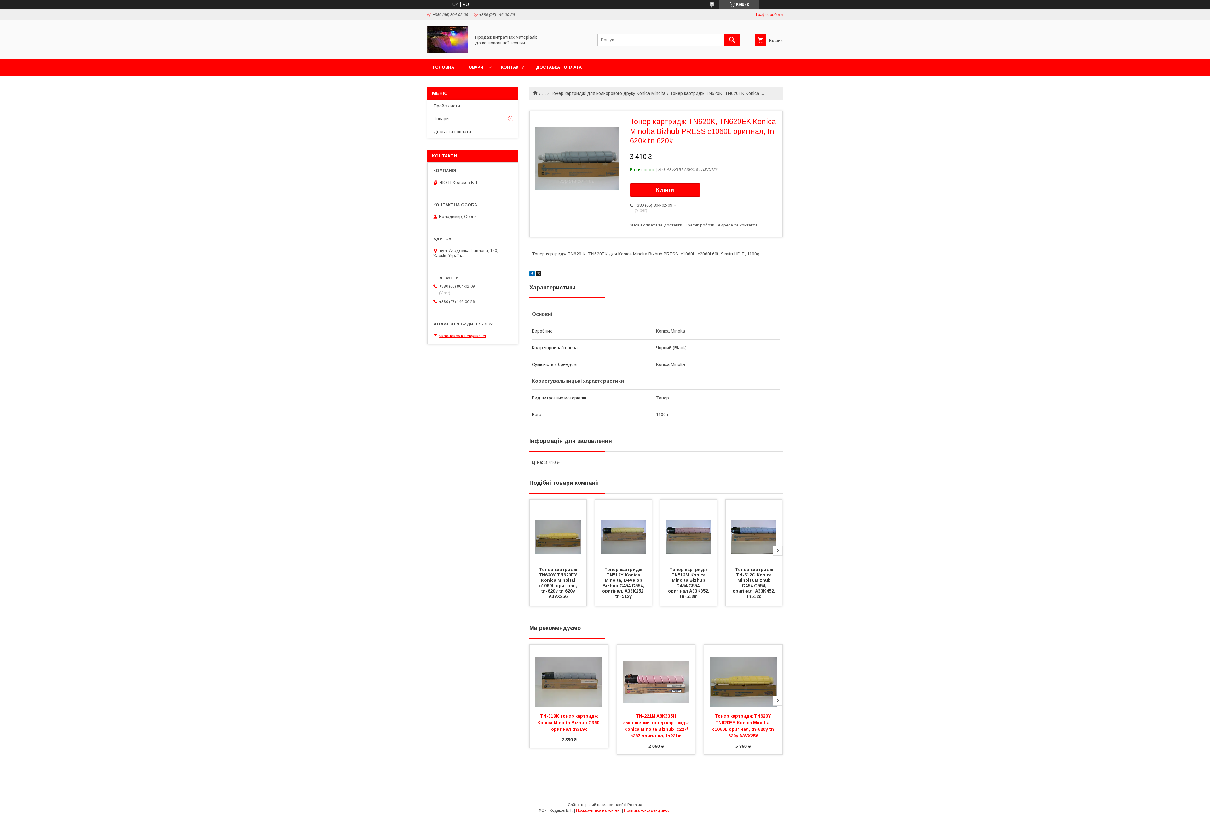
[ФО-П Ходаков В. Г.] (447, 51)
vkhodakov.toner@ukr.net (462, 335)
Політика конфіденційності (648, 810)
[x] (538, 274)
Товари (474, 67)
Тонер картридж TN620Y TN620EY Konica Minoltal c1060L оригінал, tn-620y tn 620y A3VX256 (559, 583)
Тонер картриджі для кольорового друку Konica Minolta (608, 93)
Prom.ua (634, 805)
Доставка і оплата (559, 67)
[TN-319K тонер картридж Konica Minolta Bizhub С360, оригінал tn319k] (569, 676)
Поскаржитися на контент (598, 810)
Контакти (513, 67)
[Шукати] (732, 40)
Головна (443, 67)
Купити (665, 189)
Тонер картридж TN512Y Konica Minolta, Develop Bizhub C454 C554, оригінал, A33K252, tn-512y (624, 583)
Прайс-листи (447, 105)
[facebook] (532, 274)
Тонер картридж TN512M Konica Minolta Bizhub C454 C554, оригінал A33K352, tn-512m (689, 583)
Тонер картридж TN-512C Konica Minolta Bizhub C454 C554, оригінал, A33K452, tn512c (754, 583)
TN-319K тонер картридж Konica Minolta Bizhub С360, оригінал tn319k (569, 722)
